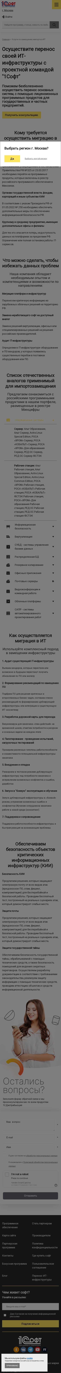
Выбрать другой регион (36, 158)
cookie (30, 1358)
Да (12, 158)
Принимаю (12, 1365)
